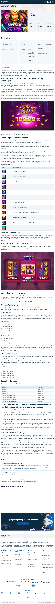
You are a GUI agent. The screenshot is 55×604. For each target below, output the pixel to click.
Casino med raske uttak (6, 563)
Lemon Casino (18, 557)
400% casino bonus (32, 562)
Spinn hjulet (23, 523)
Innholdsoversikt (6, 67)
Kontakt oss (44, 552)
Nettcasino (3, 552)
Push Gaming (5, 8)
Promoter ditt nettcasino (47, 564)
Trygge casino (4, 565)
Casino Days (17, 554)
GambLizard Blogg (46, 555)
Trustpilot (27, 597)
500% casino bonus (32, 559)
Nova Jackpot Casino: (8, 423)
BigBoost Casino (18, 564)
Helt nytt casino (4, 555)
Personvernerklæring (5, 602)
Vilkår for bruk (12, 602)
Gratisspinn (30, 557)
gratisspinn (3, 134)
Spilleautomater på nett (6, 560)
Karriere (43, 572)
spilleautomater (43, 95)
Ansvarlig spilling (46, 569)
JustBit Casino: (6, 412)
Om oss (43, 562)
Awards (43, 575)
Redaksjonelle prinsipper (47, 567)
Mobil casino (4, 558)
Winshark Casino (18, 559)
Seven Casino (18, 562)
